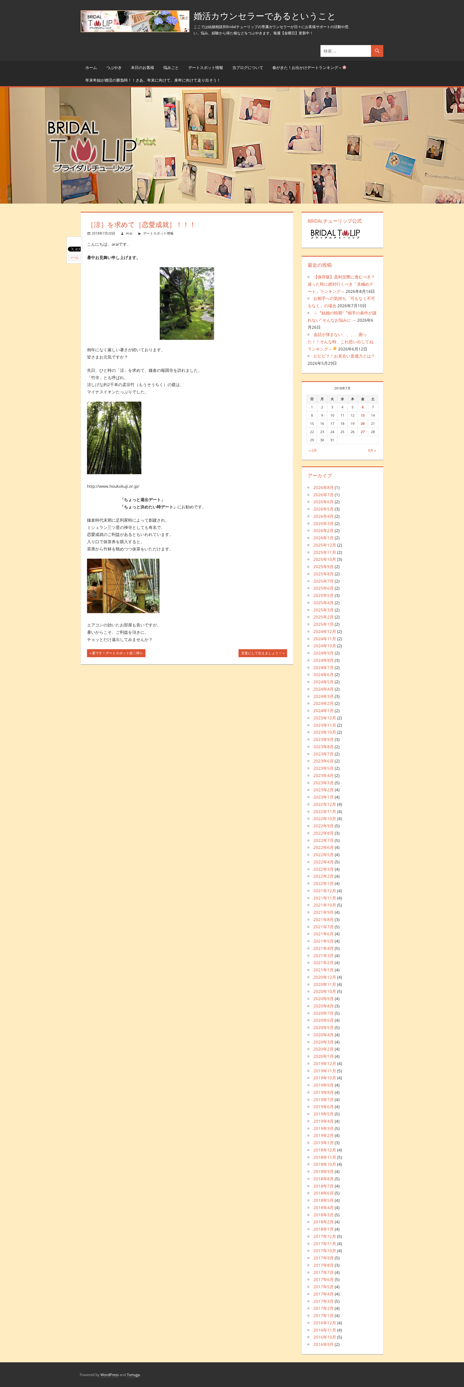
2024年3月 (323, 696)
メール (74, 257)
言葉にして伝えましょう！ (261, 654)
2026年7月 (323, 494)
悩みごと (171, 67)
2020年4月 (323, 1034)
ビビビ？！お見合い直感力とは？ (344, 356)
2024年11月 (324, 638)
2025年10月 (324, 559)
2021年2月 (323, 962)
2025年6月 (323, 588)
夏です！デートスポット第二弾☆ (117, 654)
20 (363, 423)
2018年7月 (323, 1186)
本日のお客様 (142, 67)
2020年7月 (323, 1013)
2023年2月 (323, 790)
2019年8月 (323, 1092)
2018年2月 (323, 1222)
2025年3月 (323, 610)
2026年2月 (323, 530)
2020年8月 (323, 1006)
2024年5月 (323, 682)
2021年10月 (324, 905)
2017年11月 (324, 1243)
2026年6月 (323, 501)
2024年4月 (323, 689)
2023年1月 (323, 797)
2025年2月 (323, 617)
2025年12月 (324, 545)
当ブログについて (247, 67)
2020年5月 (323, 1027)
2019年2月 (323, 1135)
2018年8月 (323, 1178)
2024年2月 (323, 703)
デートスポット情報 (205, 67)
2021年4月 (323, 948)
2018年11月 (324, 1157)
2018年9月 (323, 1171)
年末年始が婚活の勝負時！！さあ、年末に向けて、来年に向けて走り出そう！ (153, 80)
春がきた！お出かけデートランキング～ (307, 67)
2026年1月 (323, 538)
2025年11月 (324, 552)
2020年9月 (323, 998)
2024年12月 (324, 631)
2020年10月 (324, 991)
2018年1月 (323, 1229)
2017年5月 (323, 1286)
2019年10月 (324, 1078)
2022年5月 (323, 854)
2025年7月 (323, 581)
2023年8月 (323, 746)
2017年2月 (323, 1308)
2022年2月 (323, 876)
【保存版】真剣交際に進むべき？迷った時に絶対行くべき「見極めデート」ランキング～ (341, 284)
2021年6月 (323, 934)
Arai (129, 233)
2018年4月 (323, 1207)
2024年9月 (323, 653)
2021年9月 (323, 912)
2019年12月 (324, 1063)
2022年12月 (324, 804)
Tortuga (133, 1374)
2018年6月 (323, 1193)
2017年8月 (323, 1265)
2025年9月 (323, 566)
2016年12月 (324, 1323)
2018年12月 (324, 1150)
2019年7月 (323, 1099)
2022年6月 (323, 847)
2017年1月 (323, 1315)
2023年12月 (324, 718)
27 (363, 431)
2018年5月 (323, 1200)
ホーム (91, 67)
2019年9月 (323, 1085)
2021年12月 (324, 890)
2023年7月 (323, 754)
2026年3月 (323, 523)
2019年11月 (324, 1071)
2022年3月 (323, 869)
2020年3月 (323, 1042)
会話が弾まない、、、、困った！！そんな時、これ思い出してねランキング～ (340, 342)
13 (363, 415)
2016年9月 (323, 1344)
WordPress (110, 1374)
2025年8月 (323, 574)
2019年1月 (323, 1142)
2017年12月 (324, 1236)
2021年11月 (324, 898)
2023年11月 (324, 725)
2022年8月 (323, 833)
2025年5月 (323, 595)
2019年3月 (323, 1128)
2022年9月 (323, 826)
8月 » (372, 450)
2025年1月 (323, 624)
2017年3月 (323, 1301)
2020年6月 (323, 1020)
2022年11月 (324, 811)
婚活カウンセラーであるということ (265, 16)
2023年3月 (323, 782)
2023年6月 (323, 761)
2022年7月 (323, 840)
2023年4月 (323, 775)
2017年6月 (323, 1279)
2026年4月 (323, 516)
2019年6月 (323, 1106)
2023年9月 (323, 739)
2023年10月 (324, 732)
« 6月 (313, 450)
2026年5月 (323, 509)
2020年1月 (323, 1056)
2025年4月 (323, 602)
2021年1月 (323, 970)
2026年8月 (323, 487)
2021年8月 (323, 919)
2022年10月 (324, 818)
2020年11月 (324, 984)
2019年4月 (323, 1121)
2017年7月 (323, 1272)
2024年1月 (323, 710)
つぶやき (114, 67)
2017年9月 (323, 1258)
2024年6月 (323, 674)
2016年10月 (324, 1337)
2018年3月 (323, 1215)
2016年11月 (324, 1330)
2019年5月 (323, 1114)
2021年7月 (323, 927)
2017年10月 (324, 1250)
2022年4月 (323, 862)
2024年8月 (323, 660)
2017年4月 (323, 1294)
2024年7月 (323, 667)
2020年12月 (324, 977)
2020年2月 (323, 1049)
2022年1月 (323, 883)
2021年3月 (323, 955)
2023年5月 (323, 768)
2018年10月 (324, 1164)
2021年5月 (323, 941)
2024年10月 (324, 645)
